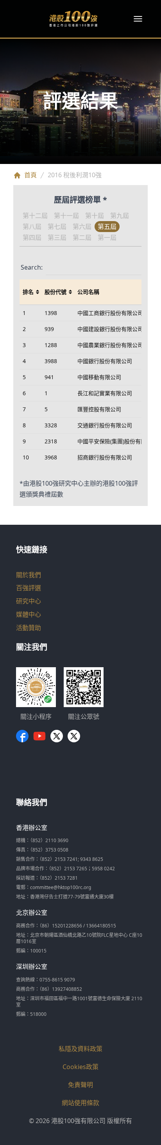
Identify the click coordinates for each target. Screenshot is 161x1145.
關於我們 (28, 575)
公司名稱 (88, 291)
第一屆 (107, 237)
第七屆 (57, 226)
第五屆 (107, 226)
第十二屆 (35, 215)
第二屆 (82, 237)
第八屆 (32, 226)
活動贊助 (28, 627)
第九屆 (119, 215)
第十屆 (94, 215)
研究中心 (28, 601)
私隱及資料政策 (80, 1048)
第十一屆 (66, 215)
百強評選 (28, 587)
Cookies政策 (80, 1066)
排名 (28, 291)
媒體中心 (28, 614)
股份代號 (55, 291)
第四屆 (32, 237)
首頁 (30, 175)
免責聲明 (80, 1084)
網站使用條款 (80, 1102)
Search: (32, 267)
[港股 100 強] (73, 18)
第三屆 (57, 237)
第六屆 (82, 226)
